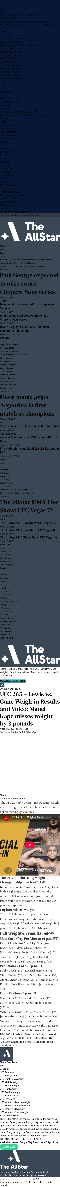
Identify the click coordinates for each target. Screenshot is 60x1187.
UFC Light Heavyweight (12, 1078)
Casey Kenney (37, 961)
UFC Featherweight (10, 1092)
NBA (2, 1)
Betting (4, 118)
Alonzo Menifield (11, 980)
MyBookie (5, 161)
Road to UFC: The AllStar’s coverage (18, 111)
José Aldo (42, 896)
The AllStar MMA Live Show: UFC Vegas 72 (29, 506)
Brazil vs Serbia (8, 61)
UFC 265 (11, 803)
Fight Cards (6, 98)
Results (4, 1065)
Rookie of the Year (9, 191)
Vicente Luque (40, 952)
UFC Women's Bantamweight (15, 1105)
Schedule (4, 1068)
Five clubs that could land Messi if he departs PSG (29, 450)
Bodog (3, 145)
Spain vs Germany (9, 58)
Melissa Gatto (42, 1012)
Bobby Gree (7, 970)
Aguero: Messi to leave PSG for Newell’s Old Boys (28, 439)
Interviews (5, 91)
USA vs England (8, 48)
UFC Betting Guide (9, 101)
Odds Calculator (8, 128)
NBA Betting (6, 181)
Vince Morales (8, 975)
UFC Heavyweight (9, 1075)
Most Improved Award (12, 195)
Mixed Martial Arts (18, 668)
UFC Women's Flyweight (12, 1108)
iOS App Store (51, 1142)
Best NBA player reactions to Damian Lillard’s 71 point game (24, 329)
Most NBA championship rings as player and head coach (29, 25)
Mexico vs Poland (9, 71)
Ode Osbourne (40, 928)
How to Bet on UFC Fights (13, 175)
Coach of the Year (9, 198)
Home (3, 5)
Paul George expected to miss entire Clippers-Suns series (29, 283)
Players (4, 11)
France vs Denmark (10, 68)
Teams (3, 8)
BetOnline (5, 148)
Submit (36, 1178)
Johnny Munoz (9, 1016)
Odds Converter (8, 131)
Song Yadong (8, 961)
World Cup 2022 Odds (11, 41)
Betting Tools (7, 125)
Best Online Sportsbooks (13, 138)
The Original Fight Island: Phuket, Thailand (22, 115)
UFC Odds (5, 95)
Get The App (6, 637)
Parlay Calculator (9, 135)
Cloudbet (5, 155)
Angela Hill (34, 957)
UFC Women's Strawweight (14, 1112)
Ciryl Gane (51, 887)
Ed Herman (41, 980)
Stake (3, 158)
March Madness (8, 205)
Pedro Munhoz (9, 901)
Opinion (4, 208)
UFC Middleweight (9, 1082)
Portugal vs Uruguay (11, 55)
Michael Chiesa (9, 952)
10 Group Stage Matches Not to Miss (19, 45)
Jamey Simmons (41, 1016)
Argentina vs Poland (10, 51)
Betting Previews (9, 105)
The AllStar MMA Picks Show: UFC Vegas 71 (28, 537)
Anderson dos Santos (38, 1003)
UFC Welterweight (9, 1085)
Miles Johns (7, 1003)
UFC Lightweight (8, 1088)
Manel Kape (28, 923)
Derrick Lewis (30, 887)
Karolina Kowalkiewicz (14, 984)
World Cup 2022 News (11, 38)
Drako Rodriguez (39, 975)
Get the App (9, 1146)
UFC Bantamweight (10, 1095)
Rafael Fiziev (35, 970)
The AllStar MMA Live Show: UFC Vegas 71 (27, 530)
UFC (2, 88)
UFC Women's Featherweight (15, 1102)
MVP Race (5, 188)
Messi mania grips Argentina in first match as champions (27, 405)
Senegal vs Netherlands (12, 78)
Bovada (4, 141)
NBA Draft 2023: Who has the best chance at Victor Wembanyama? (26, 260)
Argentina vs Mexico (10, 75)
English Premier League (12, 35)
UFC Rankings (7, 108)
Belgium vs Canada (10, 65)
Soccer (3, 28)
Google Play (26, 1142)
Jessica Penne (47, 984)
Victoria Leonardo (11, 1012)
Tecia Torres (7, 957)
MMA (3, 81)
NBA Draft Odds (8, 201)
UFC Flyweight (7, 1098)
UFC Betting (6, 165)
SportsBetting (7, 151)
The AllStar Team (12, 688)
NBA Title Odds (8, 185)
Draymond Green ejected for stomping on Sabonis (27, 306)
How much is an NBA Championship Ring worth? (25, 21)
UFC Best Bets (7, 168)
